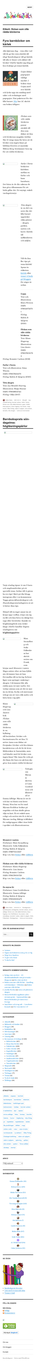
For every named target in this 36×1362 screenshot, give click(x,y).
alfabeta (6, 1096)
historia (6, 1118)
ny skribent (17, 1133)
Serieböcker (10, 1056)
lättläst (18, 1125)
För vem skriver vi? (21, 1007)
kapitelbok (10, 1122)
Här (15, 101)
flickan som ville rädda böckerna (12, 404)
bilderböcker (7, 1103)
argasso (13, 1096)
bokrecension (8, 1107)
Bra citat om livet (20, 980)
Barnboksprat (7, 1358)
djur (15, 1111)
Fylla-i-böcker (11, 1049)
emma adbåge (8, 1114)
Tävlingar (8, 1073)
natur (15, 1129)
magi (23, 1125)
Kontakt (5, 1352)
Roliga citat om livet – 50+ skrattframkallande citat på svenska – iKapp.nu (18, 977)
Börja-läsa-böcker (13, 1044)
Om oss (5, 1342)
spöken (26, 1140)
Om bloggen (7, 1347)
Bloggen (7, 1027)
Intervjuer (8, 1034)
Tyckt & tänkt (9, 1078)
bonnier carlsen (16, 402)
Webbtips (7, 1080)
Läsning (7, 1036)
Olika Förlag (10, 408)
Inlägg (7, 1310)
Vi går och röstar (10, 958)
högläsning (19, 1118)
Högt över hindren (11, 955)
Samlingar (10, 1054)
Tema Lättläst (24, 1144)
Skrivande (8, 1068)
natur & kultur (23, 1129)
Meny (30, 7)
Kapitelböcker (11, 1051)
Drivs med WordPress (21, 1358)
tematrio (5, 411)
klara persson (7, 406)
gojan (23, 404)
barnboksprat (8, 1100)
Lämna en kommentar (23, 411)
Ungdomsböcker (12, 1061)
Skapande (8, 1066)
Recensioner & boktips (12, 1039)
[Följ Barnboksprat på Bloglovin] (18, 1332)
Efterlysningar (9, 1032)
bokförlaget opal (18, 1103)
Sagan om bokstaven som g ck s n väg (18, 953)
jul (4, 1122)
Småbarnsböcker (12, 1058)
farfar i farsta (25, 402)
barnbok (20, 1096)
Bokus (18, 855)
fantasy (22, 1114)
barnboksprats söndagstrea (10, 910)
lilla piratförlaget (9, 1125)
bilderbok (26, 1100)
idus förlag (28, 1118)
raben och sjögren (24, 1136)
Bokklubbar (8, 1029)
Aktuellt (24, 400)
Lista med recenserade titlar (14, 1290)
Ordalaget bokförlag (10, 1136)
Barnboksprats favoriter (13, 1288)
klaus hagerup (15, 406)
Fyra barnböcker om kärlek (16, 42)
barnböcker (17, 1100)
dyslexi (20, 1111)
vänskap (6, 1147)
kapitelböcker (20, 1122)
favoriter (29, 1114)
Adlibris (29, 855)
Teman (7, 1075)
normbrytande (8, 1133)
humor (12, 1118)
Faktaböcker (10, 1046)
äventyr (13, 1147)
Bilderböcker (11, 1041)
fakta (16, 1114)
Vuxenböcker (11, 1063)
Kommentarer (10, 1313)
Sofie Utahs (9, 400)
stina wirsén (28, 408)
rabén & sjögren (19, 408)
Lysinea (7, 950)
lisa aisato (23, 406)
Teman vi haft (9, 1293)
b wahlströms (8, 1111)
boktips (16, 1107)
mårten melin (8, 1129)
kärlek (23, 273)
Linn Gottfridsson (13, 914)
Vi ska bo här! (9, 960)
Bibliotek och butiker (12, 1024)
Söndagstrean (26, 907)
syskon (15, 1144)
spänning (19, 1140)
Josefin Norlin (9, 990)
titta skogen (11, 411)
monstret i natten (15, 916)
